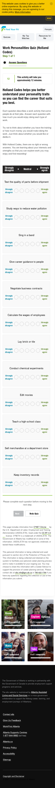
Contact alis (8, 714)
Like (33, 19)
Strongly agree (38, 190)
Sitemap (7, 759)
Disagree (21, 190)
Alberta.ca (8, 741)
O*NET (40, 526)
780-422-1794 (40, 572)
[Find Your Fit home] (10, 31)
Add (26, 19)
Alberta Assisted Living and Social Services (24, 693)
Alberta (7, 19)
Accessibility (9, 753)
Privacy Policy (10, 747)
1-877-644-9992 (10, 735)
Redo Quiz (34, 513)
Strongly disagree (16, 190)
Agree (32, 190)
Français (48, 29)
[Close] (51, 3)
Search (40, 19)
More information (23, 11)
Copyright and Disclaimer (13, 776)
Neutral (27, 190)
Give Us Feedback (12, 720)
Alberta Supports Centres (15, 732)
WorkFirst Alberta (11, 726)
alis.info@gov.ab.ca (23, 572)
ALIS (18, 19)
